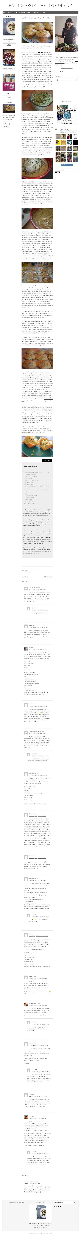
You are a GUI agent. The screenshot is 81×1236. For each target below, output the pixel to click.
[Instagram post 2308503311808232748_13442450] (69, 154)
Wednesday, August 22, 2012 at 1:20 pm (39, 1045)
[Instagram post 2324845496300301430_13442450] (63, 142)
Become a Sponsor (66, 101)
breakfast (37, 569)
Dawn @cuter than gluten (35, 731)
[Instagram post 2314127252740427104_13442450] (69, 148)
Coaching (15, 12)
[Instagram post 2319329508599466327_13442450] (58, 148)
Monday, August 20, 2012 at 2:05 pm (38, 1005)
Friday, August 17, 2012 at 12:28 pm (38, 880)
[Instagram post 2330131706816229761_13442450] (58, 142)
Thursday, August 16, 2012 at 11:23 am (38, 650)
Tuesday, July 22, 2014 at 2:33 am (40, 1153)
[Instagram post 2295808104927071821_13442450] (75, 159)
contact (39, 12)
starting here (6, 127)
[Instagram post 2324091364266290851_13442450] (69, 142)
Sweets (26, 570)
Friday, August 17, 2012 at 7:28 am (37, 816)
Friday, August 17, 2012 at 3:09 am (40, 756)
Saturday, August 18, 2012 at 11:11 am (38, 936)
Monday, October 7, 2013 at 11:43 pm (38, 1096)
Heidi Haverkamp (33, 1003)
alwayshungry (32, 773)
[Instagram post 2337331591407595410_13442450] (58, 136)
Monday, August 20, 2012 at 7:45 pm (40, 916)
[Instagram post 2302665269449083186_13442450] (69, 159)
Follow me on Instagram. (67, 68)
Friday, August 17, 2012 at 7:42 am (37, 858)
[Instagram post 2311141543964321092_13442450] (63, 154)
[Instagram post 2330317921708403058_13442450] (75, 136)
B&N (9, 68)
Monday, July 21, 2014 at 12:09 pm (37, 1118)
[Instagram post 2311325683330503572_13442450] (58, 154)
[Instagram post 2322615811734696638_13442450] (75, 142)
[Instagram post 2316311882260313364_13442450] (63, 148)
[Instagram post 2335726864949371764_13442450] (63, 136)
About (4, 12)
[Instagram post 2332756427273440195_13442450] (69, 136)
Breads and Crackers (30, 569)
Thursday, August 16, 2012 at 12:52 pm (38, 706)
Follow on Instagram (67, 165)
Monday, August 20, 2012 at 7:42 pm (40, 1024)
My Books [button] (28, 12)
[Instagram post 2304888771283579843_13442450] (63, 159)
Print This (47, 460)
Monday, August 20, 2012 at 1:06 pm (38, 978)
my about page (58, 65)
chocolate (41, 569)
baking (28, 571)
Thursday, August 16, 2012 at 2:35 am (38, 589)
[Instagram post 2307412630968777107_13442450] (75, 154)
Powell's (12, 68)
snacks (45, 569)
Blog (44, 12)
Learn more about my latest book (37, 1223)
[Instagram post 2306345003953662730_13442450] (58, 159)
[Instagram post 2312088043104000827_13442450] (75, 148)
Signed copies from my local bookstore (8, 41)
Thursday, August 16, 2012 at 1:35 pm (38, 733)
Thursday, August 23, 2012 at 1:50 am (41, 1071)
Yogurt (34, 12)
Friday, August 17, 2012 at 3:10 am (40, 610)
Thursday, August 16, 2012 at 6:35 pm (38, 775)
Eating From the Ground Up (40, 5)
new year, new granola (30, 1182)
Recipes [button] (10, 12)
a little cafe (40, 52)
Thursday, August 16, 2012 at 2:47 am (38, 627)
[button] (77, 12)
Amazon (10, 43)
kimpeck (31, 1043)
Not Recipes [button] (22, 12)
